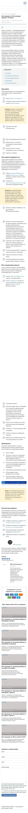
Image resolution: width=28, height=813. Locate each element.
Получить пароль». (15, 284)
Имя (3, 751)
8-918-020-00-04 (18, 527)
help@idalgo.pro (17, 532)
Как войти (8, 73)
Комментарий (5, 767)
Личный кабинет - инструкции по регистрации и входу (12, 3)
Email (3, 757)
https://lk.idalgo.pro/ (13, 280)
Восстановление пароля (11, 78)
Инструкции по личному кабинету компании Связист (14, 620)
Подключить (15, 175)
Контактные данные (10, 83)
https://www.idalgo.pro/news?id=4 (14, 183)
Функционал (8, 80)
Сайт (3, 762)
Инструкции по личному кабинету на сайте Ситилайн (14, 667)
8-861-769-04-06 (16, 522)
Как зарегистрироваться (12, 75)
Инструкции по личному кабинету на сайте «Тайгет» (14, 714)
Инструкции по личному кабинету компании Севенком (14, 643)
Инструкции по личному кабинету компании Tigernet (14, 691)
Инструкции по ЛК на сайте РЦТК (14, 737)
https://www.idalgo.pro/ (17, 98)
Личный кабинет (14, 103)
